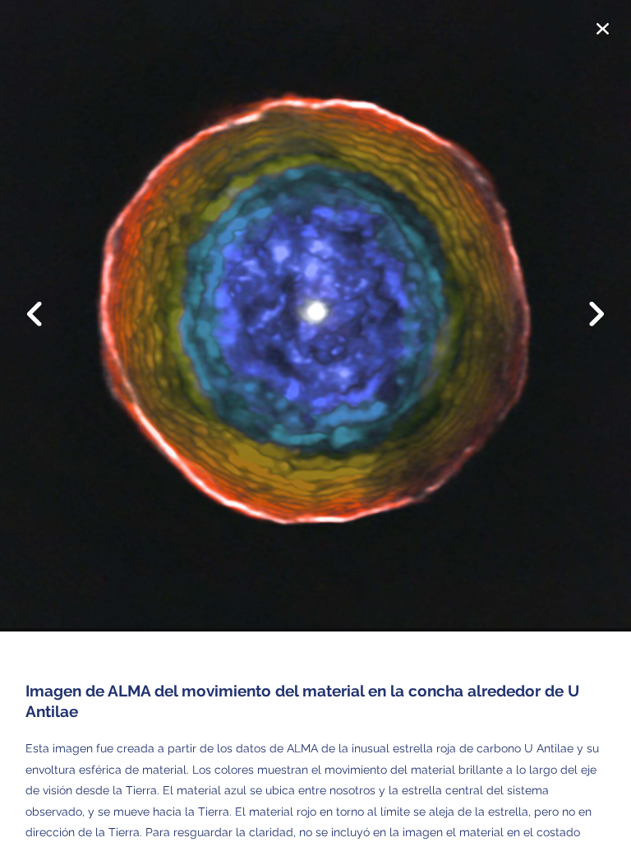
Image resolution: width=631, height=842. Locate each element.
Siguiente (586, 326)
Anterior (45, 301)
